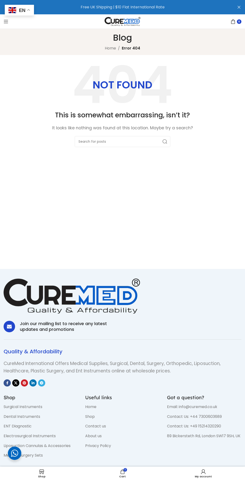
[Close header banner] (239, 7)
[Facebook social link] (7, 383)
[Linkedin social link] (33, 383)
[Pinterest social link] (24, 383)
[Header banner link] (115, 7)
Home (110, 48)
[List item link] (41, 407)
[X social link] (15, 383)
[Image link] (72, 296)
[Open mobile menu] (6, 21)
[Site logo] (122, 21)
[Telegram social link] (41, 383)
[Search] (164, 141)
